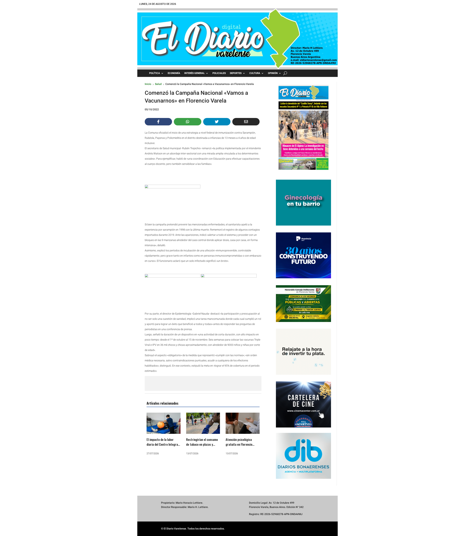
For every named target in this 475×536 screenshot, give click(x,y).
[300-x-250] (303, 224)
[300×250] (303, 373)
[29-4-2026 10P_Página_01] (303, 171)
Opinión (273, 73)
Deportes (236, 73)
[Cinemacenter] (303, 404)
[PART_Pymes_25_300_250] (303, 277)
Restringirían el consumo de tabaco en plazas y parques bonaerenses (202, 444)
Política (154, 73)
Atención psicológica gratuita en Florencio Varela (239, 444)
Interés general (194, 73)
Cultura (254, 73)
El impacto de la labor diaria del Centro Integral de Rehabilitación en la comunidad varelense (163, 446)
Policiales (219, 73)
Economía (174, 73)
